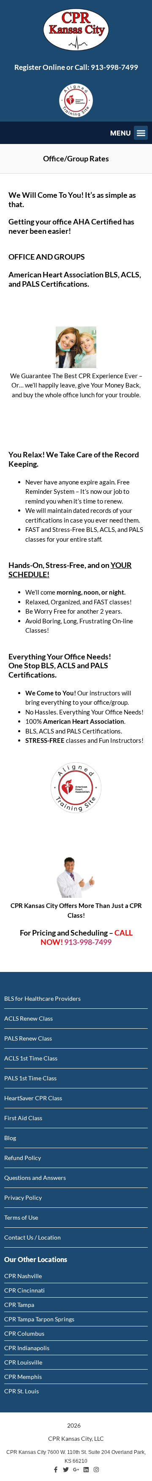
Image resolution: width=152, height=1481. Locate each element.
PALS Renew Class (28, 1038)
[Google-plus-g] (76, 1470)
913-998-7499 (114, 67)
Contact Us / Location (32, 1237)
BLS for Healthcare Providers (42, 998)
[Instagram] (96, 1470)
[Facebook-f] (56, 1470)
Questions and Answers (35, 1177)
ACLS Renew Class (28, 1018)
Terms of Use (21, 1217)
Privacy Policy (23, 1197)
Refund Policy (22, 1157)
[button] (141, 133)
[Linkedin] (86, 1470)
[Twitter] (66, 1470)
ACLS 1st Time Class (30, 1058)
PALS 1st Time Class (30, 1078)
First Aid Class (23, 1117)
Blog (10, 1137)
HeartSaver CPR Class (33, 1098)
